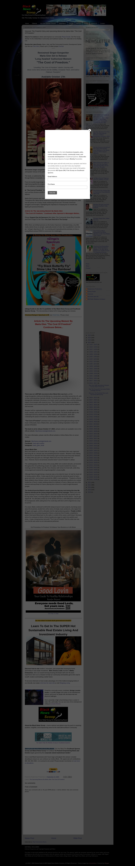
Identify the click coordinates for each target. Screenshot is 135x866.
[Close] (89, 130)
